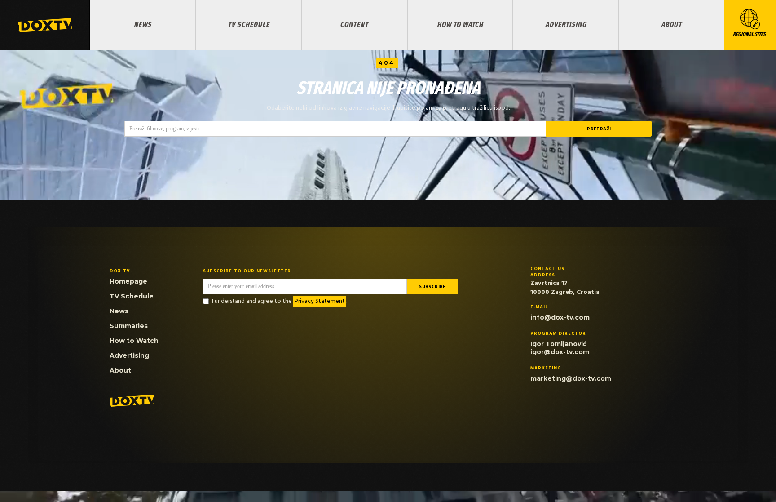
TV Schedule (248, 24)
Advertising (565, 24)
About (671, 24)
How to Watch (460, 24)
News (142, 24)
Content (354, 24)
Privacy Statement (320, 301)
